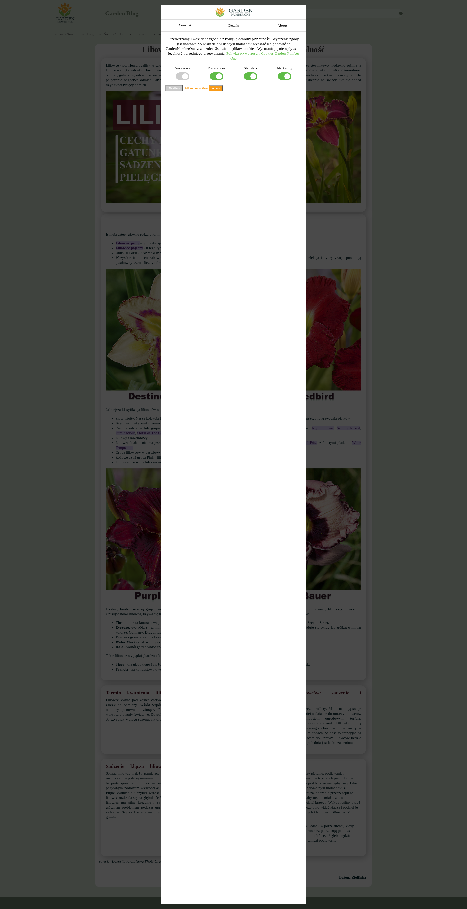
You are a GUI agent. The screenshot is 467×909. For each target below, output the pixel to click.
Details (233, 25)
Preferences (216, 68)
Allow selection (196, 88)
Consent (185, 25)
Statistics (250, 68)
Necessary (182, 68)
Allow (216, 88)
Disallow (174, 88)
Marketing (284, 68)
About (282, 25)
